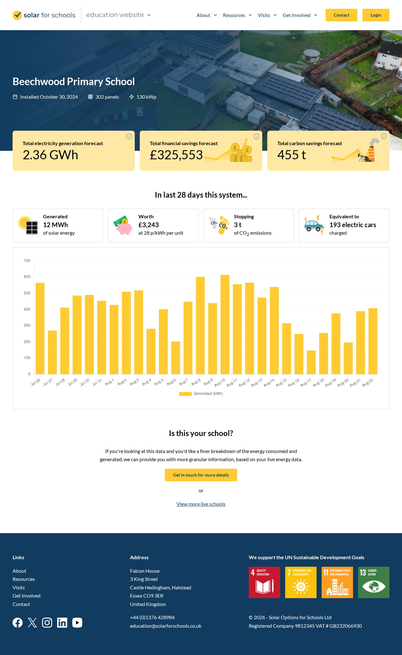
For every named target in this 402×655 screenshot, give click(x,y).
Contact (341, 15)
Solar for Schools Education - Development (44, 15)
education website (115, 15)
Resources (234, 15)
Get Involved (297, 15)
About (203, 15)
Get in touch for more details (201, 475)
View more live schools (201, 504)
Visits (264, 15)
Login (376, 15)
